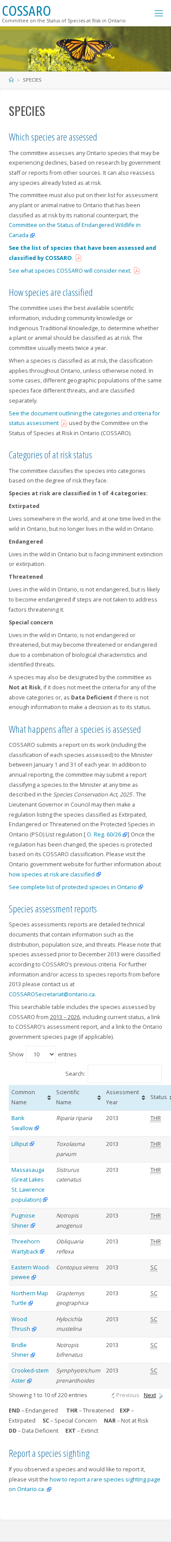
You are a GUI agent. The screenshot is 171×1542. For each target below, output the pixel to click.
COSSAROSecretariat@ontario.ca (52, 994)
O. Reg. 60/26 (103, 834)
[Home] (11, 79)
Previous (127, 1395)
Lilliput (19, 1144)
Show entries (43, 1054)
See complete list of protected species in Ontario (73, 887)
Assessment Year (122, 1097)
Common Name (23, 1097)
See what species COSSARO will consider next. (70, 270)
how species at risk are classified (52, 874)
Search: (75, 1073)
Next (150, 1395)
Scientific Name (67, 1097)
